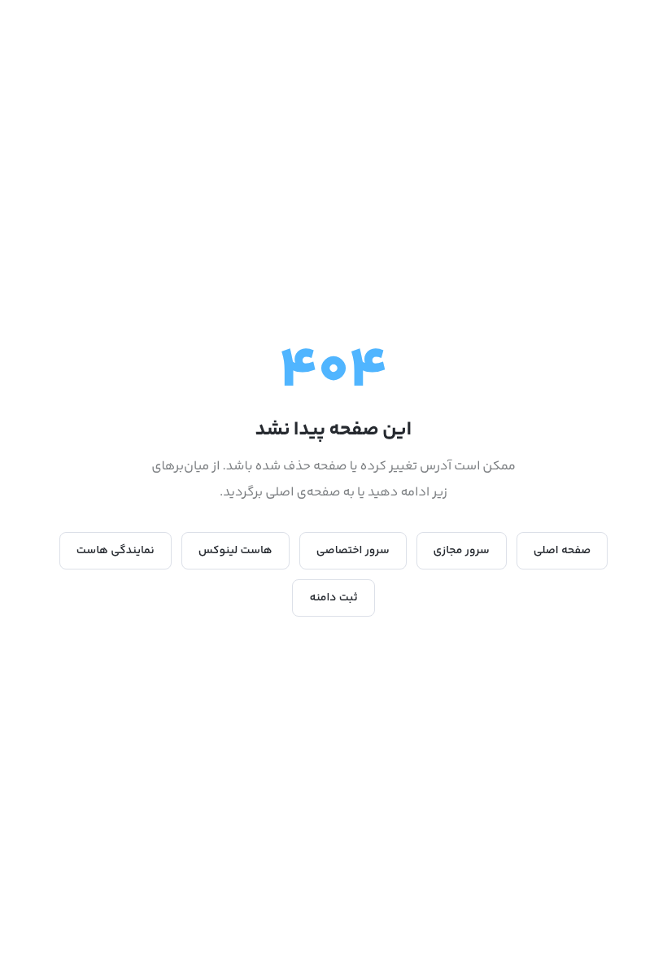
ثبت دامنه (333, 598)
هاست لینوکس (235, 551)
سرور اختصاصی (353, 551)
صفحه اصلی (562, 551)
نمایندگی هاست (115, 551)
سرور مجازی (462, 551)
